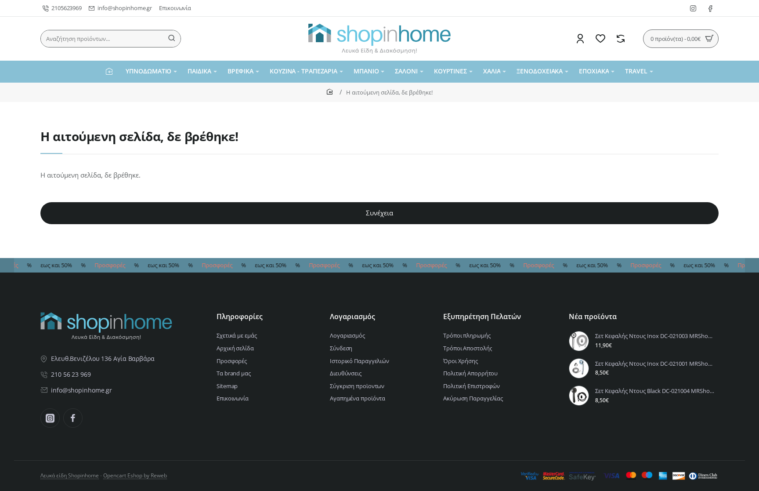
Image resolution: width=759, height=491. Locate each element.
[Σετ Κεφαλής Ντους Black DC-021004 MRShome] (579, 396)
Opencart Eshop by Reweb (135, 475)
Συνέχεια (379, 212)
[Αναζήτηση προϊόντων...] (172, 38)
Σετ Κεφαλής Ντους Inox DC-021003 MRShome (655, 336)
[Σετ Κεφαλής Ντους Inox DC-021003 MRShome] (579, 341)
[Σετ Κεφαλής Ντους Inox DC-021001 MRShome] (579, 368)
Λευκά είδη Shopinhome (69, 475)
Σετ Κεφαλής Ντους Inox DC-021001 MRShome (655, 363)
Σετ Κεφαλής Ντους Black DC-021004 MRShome (655, 391)
